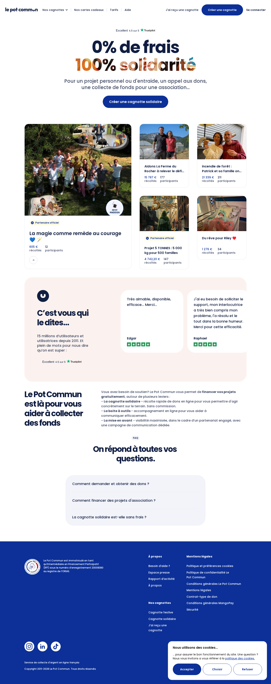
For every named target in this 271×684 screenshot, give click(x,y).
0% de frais (135, 47)
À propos (155, 585)
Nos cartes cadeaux (89, 10)
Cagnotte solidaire (162, 619)
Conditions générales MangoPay (210, 603)
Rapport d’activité (161, 579)
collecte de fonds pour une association (139, 87)
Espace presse (159, 572)
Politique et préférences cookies (209, 566)
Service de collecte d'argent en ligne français (51, 662)
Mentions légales (198, 590)
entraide (147, 81)
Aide (128, 10)
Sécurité (192, 610)
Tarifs (114, 10)
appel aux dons (187, 81)
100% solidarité (135, 65)
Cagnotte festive (160, 612)
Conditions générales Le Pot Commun (213, 584)
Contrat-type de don (201, 597)
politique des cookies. (240, 658)
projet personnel (104, 81)
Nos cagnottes (53, 10)
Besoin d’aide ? (159, 566)
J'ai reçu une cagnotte (182, 10)
